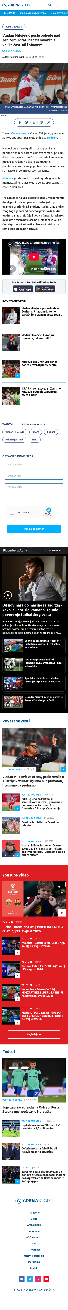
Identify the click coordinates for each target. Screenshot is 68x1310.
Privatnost (34, 1249)
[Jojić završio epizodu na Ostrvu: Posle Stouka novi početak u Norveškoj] (34, 1080)
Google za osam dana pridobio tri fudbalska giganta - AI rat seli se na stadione (43, 644)
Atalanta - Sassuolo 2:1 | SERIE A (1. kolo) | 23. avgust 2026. (43, 944)
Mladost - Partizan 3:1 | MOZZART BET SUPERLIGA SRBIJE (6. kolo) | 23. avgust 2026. (42, 1016)
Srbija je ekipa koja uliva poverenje (23, 13)
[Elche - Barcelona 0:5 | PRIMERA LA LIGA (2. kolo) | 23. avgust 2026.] (34, 899)
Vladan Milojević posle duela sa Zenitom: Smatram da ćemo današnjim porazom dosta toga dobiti (41, 311)
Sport (35, 432)
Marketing (34, 1262)
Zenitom (52, 138)
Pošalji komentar (34, 528)
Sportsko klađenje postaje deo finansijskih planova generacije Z (43, 680)
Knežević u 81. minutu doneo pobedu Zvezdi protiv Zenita (39, 363)
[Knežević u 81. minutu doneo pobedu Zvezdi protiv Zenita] (11, 369)
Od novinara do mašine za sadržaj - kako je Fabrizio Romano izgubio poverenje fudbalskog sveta (32, 610)
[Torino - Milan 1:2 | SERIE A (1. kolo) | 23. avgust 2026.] (11, 969)
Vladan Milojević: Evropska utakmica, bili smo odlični (38, 337)
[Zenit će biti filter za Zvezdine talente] (11, 825)
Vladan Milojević (14, 432)
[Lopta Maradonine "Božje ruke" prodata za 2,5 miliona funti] (11, 1128)
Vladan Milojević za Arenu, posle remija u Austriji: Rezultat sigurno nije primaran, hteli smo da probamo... (33, 781)
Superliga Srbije (32, 818)
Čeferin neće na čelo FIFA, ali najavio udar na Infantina (39, 1150)
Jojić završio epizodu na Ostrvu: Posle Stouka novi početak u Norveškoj (30, 1109)
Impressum (34, 1231)
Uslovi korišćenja (34, 1255)
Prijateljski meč (14, 439)
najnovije (34, 1212)
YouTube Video (15, 875)
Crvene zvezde (20, 133)
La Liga (26, 1167)
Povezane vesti (14, 301)
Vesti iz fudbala (13, 26)
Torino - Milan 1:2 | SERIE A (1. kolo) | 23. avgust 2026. (43, 968)
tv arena (20, 1289)
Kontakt (34, 1268)
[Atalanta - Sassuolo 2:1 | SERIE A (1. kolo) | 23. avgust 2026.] (11, 946)
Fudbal (51, 432)
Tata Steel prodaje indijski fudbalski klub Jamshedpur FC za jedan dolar (43, 663)
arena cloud (34, 1225)
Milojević (8, 178)
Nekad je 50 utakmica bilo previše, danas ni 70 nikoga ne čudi (44, 699)
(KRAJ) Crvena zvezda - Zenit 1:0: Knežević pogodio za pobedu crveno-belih (42, 392)
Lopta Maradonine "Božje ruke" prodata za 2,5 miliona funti (41, 1127)
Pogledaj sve (55, 550)
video (34, 1218)
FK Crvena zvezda (32, 424)
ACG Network (34, 1237)
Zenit (35, 439)
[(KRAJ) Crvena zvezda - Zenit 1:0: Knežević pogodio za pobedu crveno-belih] (11, 396)
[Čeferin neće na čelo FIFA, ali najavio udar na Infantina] (11, 1151)
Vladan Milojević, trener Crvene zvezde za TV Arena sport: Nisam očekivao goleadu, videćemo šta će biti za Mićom (43, 850)
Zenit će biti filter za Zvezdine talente (40, 824)
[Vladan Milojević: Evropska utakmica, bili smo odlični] (11, 342)
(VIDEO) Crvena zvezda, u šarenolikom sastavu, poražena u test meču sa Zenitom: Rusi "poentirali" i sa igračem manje (42, 804)
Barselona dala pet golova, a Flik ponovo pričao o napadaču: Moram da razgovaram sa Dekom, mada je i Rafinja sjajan (43, 1176)
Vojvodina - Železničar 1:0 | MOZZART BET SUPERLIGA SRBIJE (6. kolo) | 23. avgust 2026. (43, 992)
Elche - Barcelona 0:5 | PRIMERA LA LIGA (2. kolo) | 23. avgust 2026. (32, 929)
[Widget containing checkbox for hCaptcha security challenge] (31, 512)
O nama (34, 1243)
